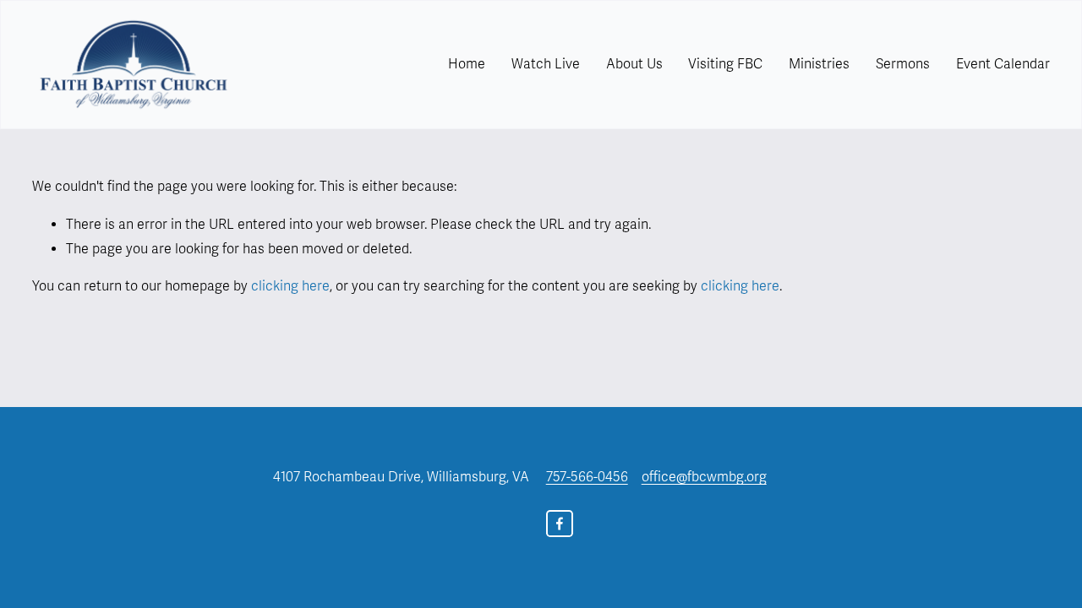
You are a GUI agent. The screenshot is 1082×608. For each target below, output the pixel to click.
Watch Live (545, 64)
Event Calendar (1003, 64)
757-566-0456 (587, 477)
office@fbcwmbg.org (704, 477)
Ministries (819, 64)
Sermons (903, 64)
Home (466, 64)
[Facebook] (559, 523)
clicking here (290, 286)
